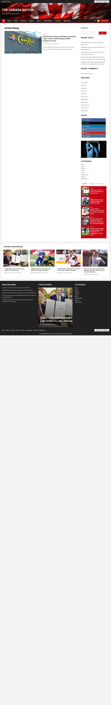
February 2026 (85, 99)
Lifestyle (57, 20)
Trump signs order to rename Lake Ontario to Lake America (97, 191)
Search (84, 28)
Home (9, 20)
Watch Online (104, 20)
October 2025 (84, 107)
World (16, 20)
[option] (55, 308)
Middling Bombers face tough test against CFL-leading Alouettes (96, 201)
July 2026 (83, 85)
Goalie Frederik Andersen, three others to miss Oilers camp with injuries (68, 269)
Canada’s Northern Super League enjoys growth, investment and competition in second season (97, 232)
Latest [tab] (85, 183)
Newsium (62, 333)
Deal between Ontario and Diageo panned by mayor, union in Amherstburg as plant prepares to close (59, 39)
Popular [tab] (92, 183)
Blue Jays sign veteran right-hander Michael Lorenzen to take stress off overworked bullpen (94, 270)
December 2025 (85, 105)
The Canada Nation (18, 10)
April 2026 (83, 93)
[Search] (95, 20)
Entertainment (48, 20)
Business (23, 20)
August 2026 (84, 82)
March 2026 (84, 96)
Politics (31, 20)
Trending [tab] (100, 183)
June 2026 (83, 88)
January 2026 (84, 102)
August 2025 (84, 110)
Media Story (67, 20)
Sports (39, 20)
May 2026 (83, 91)
